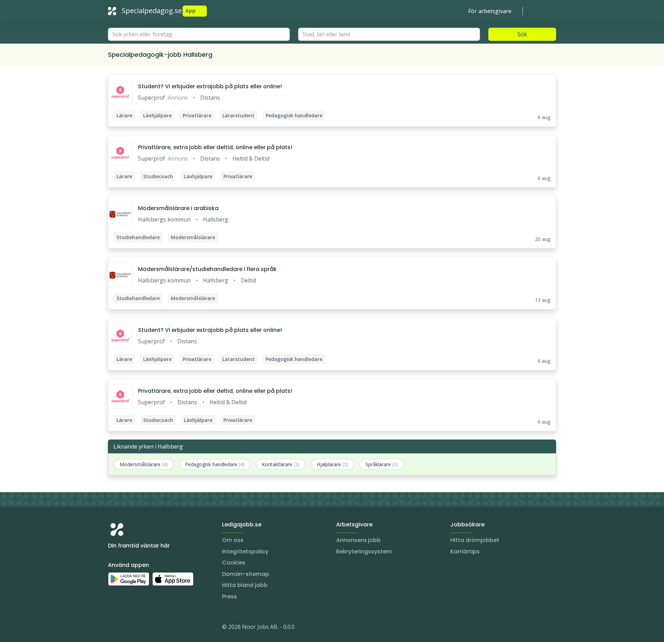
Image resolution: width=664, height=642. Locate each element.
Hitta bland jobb (245, 585)
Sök (522, 34)
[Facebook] (141, 628)
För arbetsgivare (489, 11)
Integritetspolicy (245, 551)
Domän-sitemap (245, 574)
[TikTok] (154, 628)
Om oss (232, 540)
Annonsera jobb (358, 540)
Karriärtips (465, 551)
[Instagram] (113, 628)
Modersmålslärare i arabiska (178, 208)
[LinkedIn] (127, 628)
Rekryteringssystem (364, 551)
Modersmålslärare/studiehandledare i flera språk (207, 269)
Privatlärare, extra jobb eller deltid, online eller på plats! (215, 147)
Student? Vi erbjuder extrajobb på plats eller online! (210, 86)
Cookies (233, 563)
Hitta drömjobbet (474, 540)
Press (229, 596)
